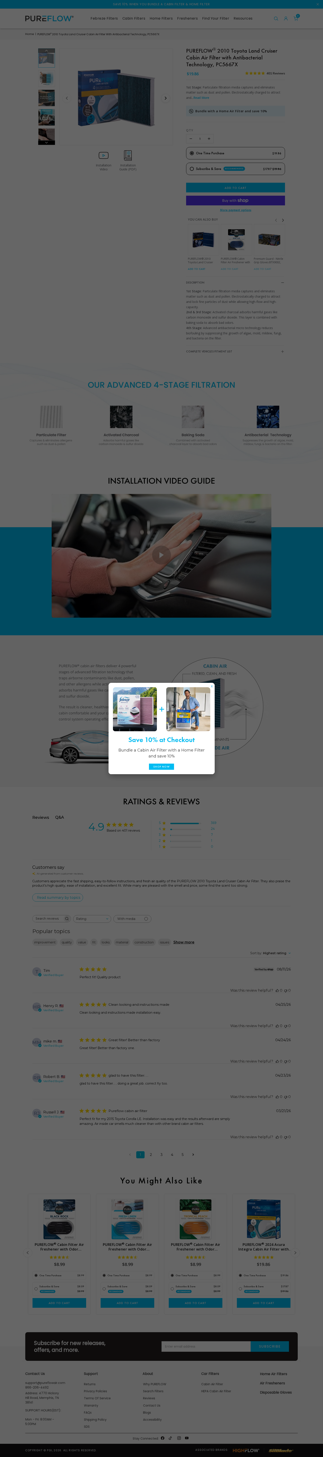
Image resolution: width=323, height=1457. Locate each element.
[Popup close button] (212, 685)
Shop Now (161, 766)
